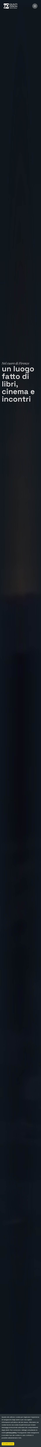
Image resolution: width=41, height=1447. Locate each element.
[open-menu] (35, 6)
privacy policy (11, 1432)
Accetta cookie (8, 1444)
